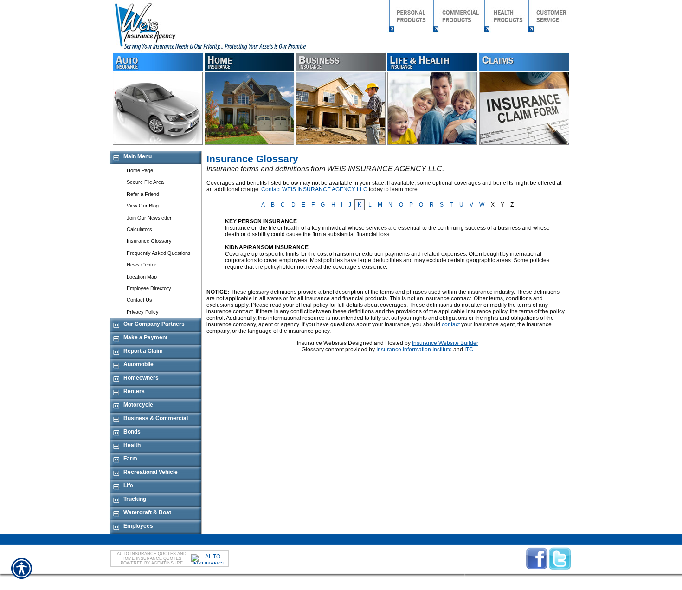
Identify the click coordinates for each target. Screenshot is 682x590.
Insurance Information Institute (414, 349)
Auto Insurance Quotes (146, 553)
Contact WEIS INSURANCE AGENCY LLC (314, 189)
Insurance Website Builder (445, 343)
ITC (468, 349)
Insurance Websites (322, 343)
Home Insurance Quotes (151, 558)
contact (451, 324)
